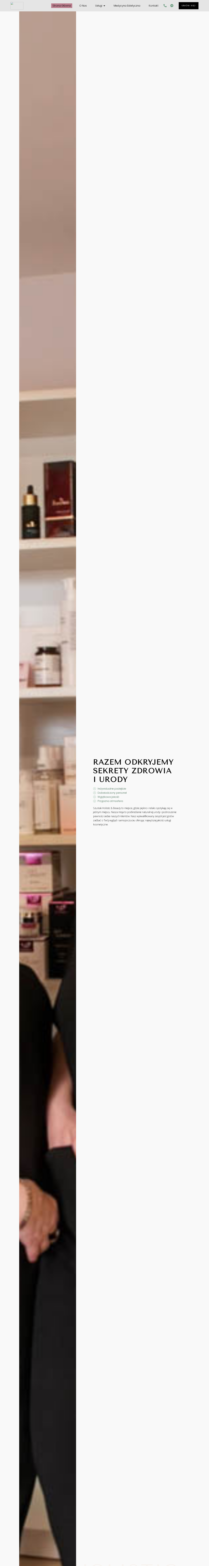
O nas (83, 5)
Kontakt (153, 5)
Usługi (98, 5)
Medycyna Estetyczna (127, 5)
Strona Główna (62, 5)
